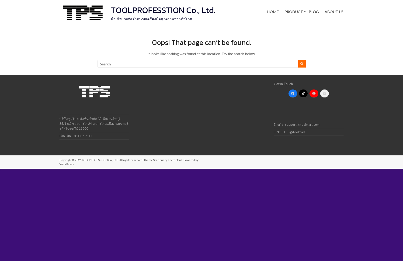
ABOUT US (334, 11)
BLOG (314, 11)
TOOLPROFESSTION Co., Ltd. (163, 10)
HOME (273, 11)
